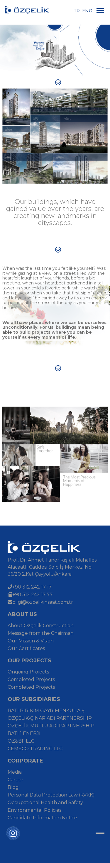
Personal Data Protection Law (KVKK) (51, 795)
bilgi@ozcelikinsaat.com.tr (42, 602)
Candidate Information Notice (42, 818)
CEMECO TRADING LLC (35, 748)
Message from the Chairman (41, 633)
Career (15, 779)
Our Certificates (26, 648)
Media (15, 772)
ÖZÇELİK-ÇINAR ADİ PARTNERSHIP (50, 718)
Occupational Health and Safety (45, 802)
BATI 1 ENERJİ (24, 733)
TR (77, 10)
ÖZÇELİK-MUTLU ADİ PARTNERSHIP (51, 726)
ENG (87, 10)
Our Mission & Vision (31, 641)
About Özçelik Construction (41, 625)
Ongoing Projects (28, 672)
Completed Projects (31, 679)
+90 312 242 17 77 (32, 594)
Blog (13, 787)
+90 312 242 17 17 (32, 587)
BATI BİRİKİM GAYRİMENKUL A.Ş (46, 710)
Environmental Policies (34, 810)
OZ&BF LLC (21, 741)
